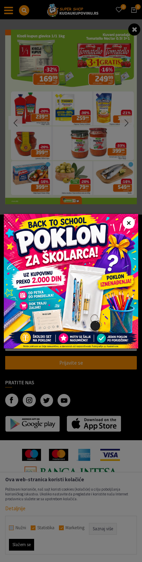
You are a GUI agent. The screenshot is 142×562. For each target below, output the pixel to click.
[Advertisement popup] (71, 280)
